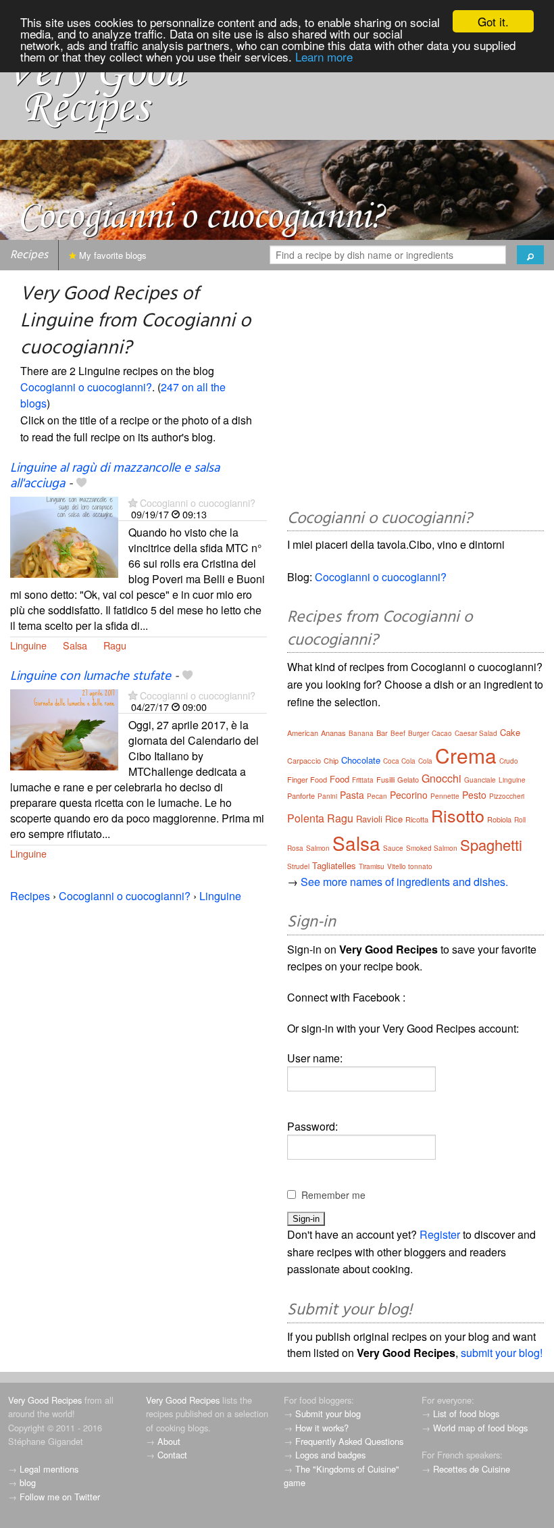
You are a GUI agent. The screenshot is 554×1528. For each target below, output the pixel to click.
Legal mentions (49, 1468)
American (302, 732)
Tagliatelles (334, 865)
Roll (520, 819)
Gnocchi (441, 778)
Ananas (333, 732)
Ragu (114, 645)
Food (339, 778)
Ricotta (416, 819)
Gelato (408, 779)
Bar (382, 732)
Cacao (442, 733)
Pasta (352, 795)
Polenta (305, 818)
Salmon (318, 848)
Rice (394, 818)
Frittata (363, 780)
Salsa (75, 645)
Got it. (493, 21)
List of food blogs (466, 1413)
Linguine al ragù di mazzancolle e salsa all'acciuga (115, 476)
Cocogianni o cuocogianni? (86, 387)
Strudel (298, 866)
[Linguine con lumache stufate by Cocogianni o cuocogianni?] (64, 728)
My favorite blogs (111, 255)
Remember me (333, 1195)
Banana (361, 733)
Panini (327, 796)
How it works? (322, 1427)
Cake (510, 732)
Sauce (393, 848)
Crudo (508, 761)
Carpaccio (304, 760)
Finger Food (307, 779)
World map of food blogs (480, 1427)
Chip (331, 760)
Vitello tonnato (409, 866)
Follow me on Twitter (60, 1496)
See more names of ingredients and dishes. (404, 881)
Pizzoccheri (506, 796)
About (168, 1441)
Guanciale (480, 780)
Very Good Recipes (45, 1400)
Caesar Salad (476, 733)
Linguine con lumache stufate (90, 676)
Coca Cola (399, 761)
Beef (398, 733)
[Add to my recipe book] (81, 484)
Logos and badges (330, 1454)
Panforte (301, 795)
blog (28, 1482)
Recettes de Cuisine (471, 1468)
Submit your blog (328, 1413)
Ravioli (369, 818)
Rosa (295, 848)
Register (440, 1234)
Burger (418, 733)
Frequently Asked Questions (349, 1441)
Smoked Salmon (431, 848)
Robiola (499, 819)
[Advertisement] (415, 392)
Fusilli (385, 779)
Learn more (324, 56)
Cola (425, 761)
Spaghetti (491, 844)
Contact (172, 1454)
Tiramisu (371, 866)
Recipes (29, 255)
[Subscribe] (132, 502)
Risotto (457, 815)
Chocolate (360, 760)
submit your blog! (502, 1352)
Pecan (377, 796)
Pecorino (409, 795)
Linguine (28, 645)
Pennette (444, 796)
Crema (466, 755)
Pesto (474, 795)
